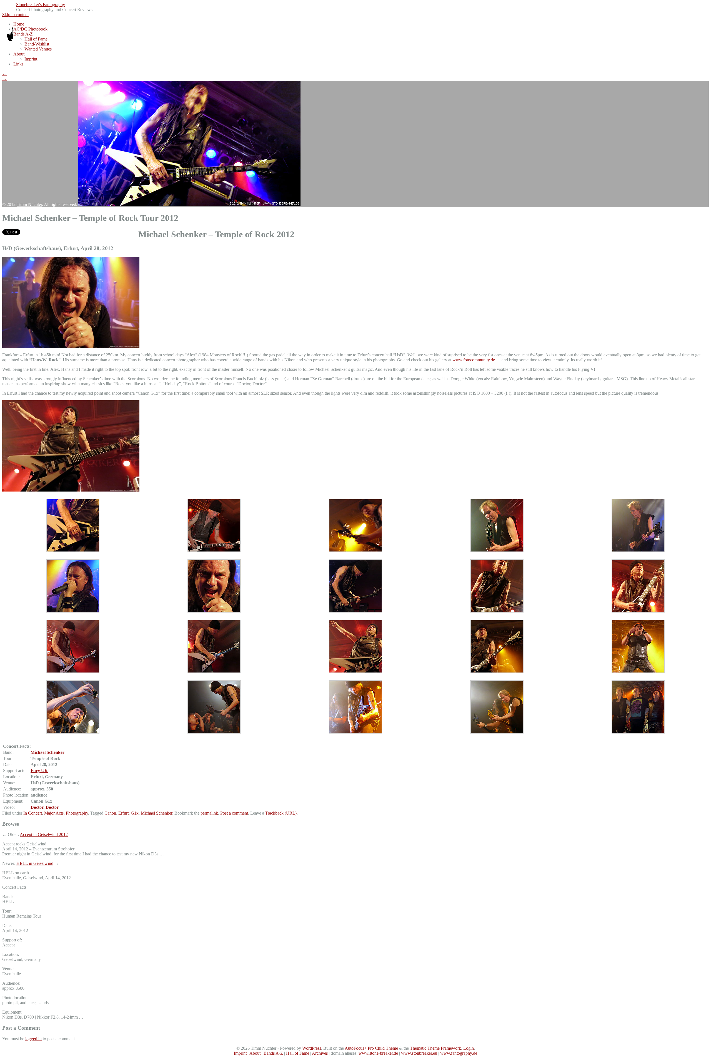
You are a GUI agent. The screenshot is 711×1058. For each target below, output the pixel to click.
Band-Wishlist (36, 44)
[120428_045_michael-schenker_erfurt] (72, 671)
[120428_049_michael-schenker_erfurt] (214, 671)
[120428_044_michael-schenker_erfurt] (638, 611)
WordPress (311, 1048)
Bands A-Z (23, 34)
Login (468, 1048)
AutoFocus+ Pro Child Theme (371, 1048)
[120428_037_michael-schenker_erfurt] (355, 611)
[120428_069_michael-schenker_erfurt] (214, 732)
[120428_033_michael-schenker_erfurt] (72, 611)
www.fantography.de (458, 1053)
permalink (209, 813)
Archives (320, 1053)
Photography (77, 813)
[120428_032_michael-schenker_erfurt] (638, 550)
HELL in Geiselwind (34, 863)
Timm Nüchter (29, 204)
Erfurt (123, 813)
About (18, 54)
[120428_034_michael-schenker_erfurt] (214, 611)
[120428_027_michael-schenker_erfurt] (355, 550)
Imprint (30, 59)
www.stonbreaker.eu (419, 1053)
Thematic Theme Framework (435, 1048)
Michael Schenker (47, 752)
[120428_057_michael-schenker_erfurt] (638, 671)
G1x (135, 813)
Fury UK (39, 770)
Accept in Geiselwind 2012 (44, 834)
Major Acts (54, 813)
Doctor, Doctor (45, 807)
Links (18, 64)
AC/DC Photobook (30, 29)
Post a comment (234, 813)
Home (18, 24)
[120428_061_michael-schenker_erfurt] (638, 732)
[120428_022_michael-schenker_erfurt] (214, 550)
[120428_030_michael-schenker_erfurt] (497, 550)
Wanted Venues (38, 49)
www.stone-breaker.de (378, 1053)
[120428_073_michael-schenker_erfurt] (355, 732)
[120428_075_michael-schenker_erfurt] (497, 732)
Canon (110, 813)
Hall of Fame (35, 39)
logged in (33, 1038)
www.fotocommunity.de (473, 359)
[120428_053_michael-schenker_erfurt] (355, 671)
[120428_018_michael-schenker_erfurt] (72, 550)
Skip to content (15, 14)
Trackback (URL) (281, 813)
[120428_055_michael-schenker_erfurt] (497, 671)
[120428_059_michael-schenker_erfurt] (72, 732)
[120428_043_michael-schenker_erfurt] (497, 611)
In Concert (32, 813)
